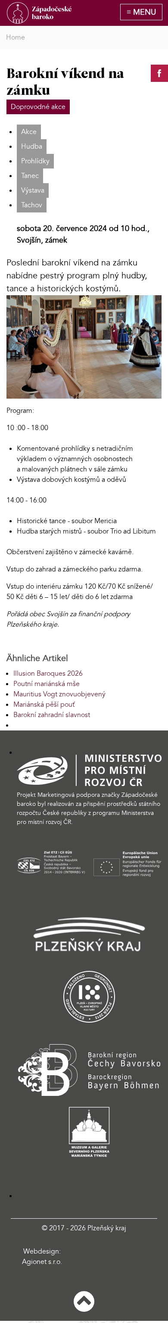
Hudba (31, 146)
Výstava (32, 190)
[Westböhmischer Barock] (39, 13)
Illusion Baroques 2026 (48, 673)
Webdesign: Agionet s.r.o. (42, 1257)
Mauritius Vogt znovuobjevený (59, 694)
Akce (29, 132)
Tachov (31, 205)
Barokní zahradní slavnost (51, 715)
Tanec (30, 176)
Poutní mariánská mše (46, 684)
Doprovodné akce (38, 107)
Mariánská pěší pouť (44, 704)
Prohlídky (35, 161)
